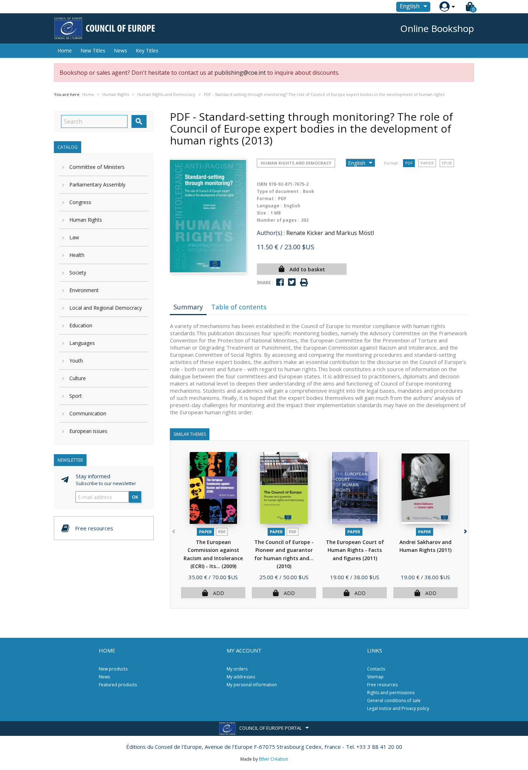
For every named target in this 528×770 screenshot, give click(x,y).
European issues (88, 431)
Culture (77, 378)
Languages (82, 343)
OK (135, 497)
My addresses (241, 677)
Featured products (118, 685)
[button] (464, 530)
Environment (84, 290)
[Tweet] (292, 282)
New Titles (92, 50)
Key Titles (147, 50)
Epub (447, 163)
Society (77, 272)
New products (113, 669)
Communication (87, 413)
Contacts (376, 669)
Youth (76, 360)
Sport (75, 395)
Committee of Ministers (97, 166)
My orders (237, 669)
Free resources (382, 685)
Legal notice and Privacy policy (398, 708)
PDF (409, 163)
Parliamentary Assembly (97, 184)
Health (76, 255)
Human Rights (85, 219)
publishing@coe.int (240, 73)
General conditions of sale (394, 700)
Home (64, 50)
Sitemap (375, 677)
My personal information (252, 685)
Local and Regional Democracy (105, 307)
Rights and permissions (390, 693)
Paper (205, 531)
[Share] (280, 282)
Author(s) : (271, 232)
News (120, 50)
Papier (427, 163)
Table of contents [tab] (239, 307)
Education (80, 325)
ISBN (262, 184)
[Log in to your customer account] (444, 6)
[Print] (304, 282)
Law (74, 237)
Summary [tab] (188, 307)
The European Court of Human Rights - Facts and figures (355, 550)
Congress (80, 202)
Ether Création (273, 759)
